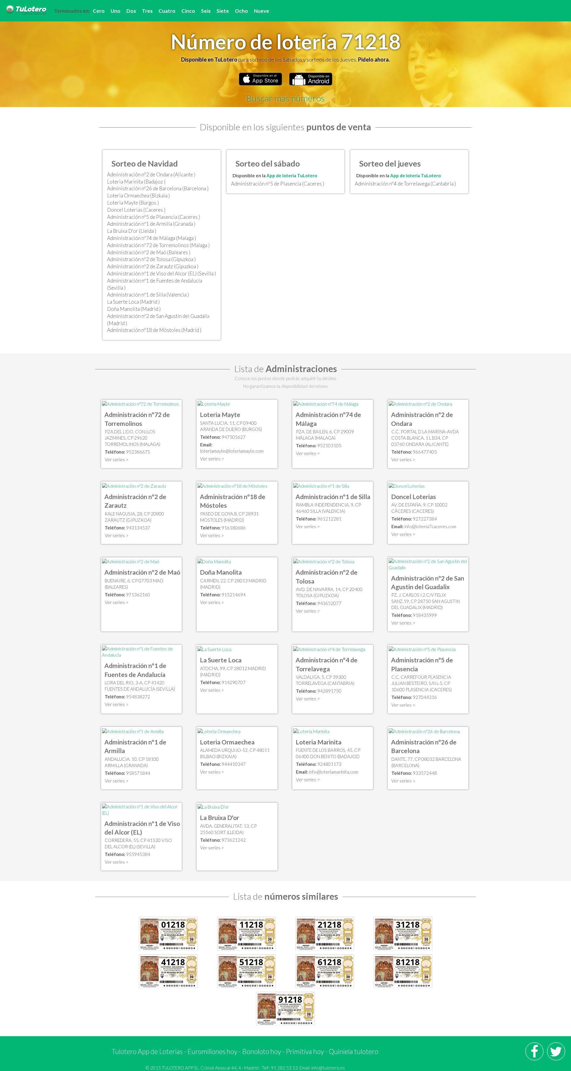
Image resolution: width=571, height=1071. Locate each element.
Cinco (188, 11)
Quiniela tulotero (353, 1051)
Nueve (261, 11)
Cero (99, 11)
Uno (115, 11)
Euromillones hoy (212, 1051)
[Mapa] (140, 403)
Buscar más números (285, 97)
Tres (147, 11)
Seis (206, 11)
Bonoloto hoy (261, 1051)
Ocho (241, 11)
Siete (223, 11)
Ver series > (116, 459)
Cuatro (167, 11)
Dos (131, 11)
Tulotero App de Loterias (147, 1051)
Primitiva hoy (305, 1051)
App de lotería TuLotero (291, 175)
